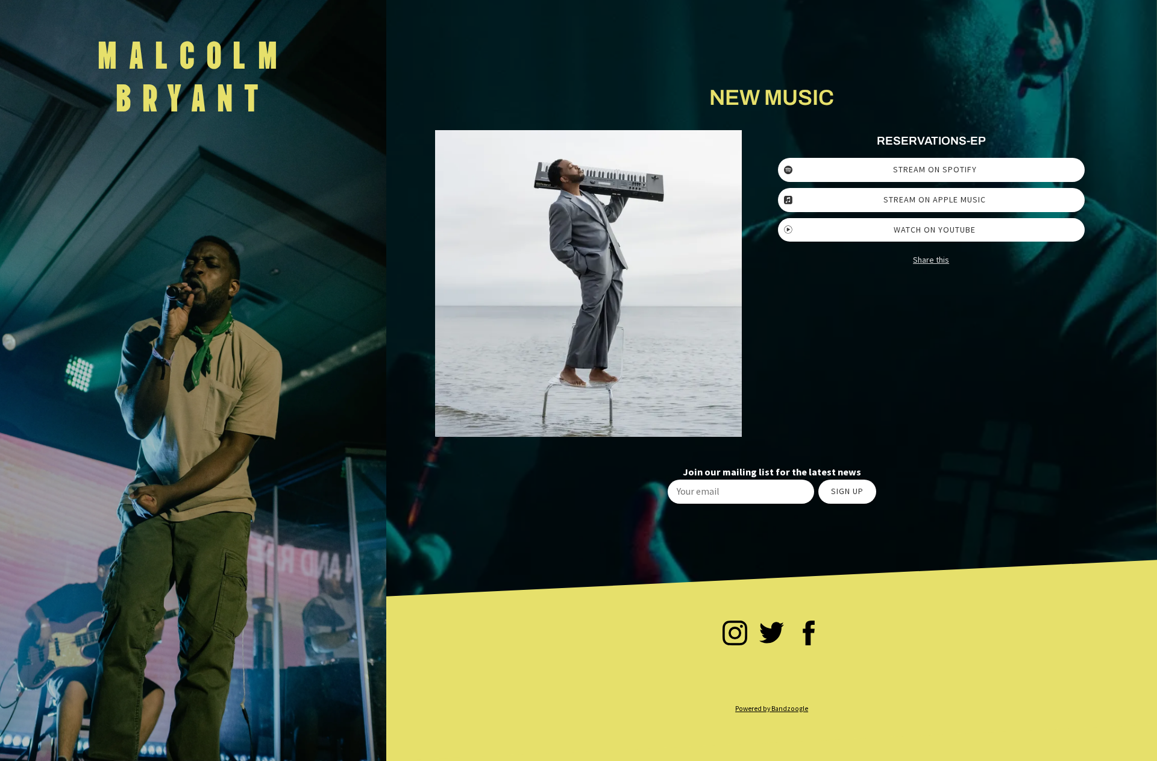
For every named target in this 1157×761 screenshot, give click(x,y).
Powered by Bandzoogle (771, 708)
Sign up (847, 491)
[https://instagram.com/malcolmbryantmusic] (735, 635)
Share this (931, 259)
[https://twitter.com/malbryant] (771, 635)
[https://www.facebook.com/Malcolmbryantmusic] (809, 635)
